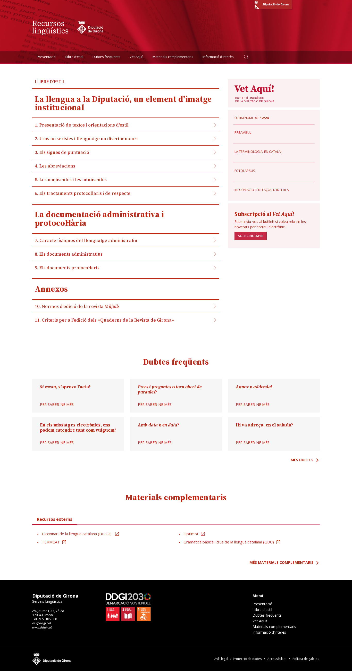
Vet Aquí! (136, 57)
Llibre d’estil (74, 57)
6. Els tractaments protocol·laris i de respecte (82, 193)
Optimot (190, 533)
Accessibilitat (277, 659)
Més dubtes (302, 459)
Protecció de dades (247, 659)
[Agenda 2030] (128, 607)
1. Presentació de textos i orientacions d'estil (82, 125)
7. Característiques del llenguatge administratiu (86, 240)
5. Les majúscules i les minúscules (71, 180)
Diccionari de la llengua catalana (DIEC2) (77, 533)
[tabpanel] (176, 538)
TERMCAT (51, 541)
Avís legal (221, 659)
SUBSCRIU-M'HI (250, 235)
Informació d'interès (269, 632)
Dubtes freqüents (106, 57)
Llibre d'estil (262, 610)
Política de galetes (305, 659)
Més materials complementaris (281, 562)
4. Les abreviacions (55, 166)
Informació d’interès (218, 57)
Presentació (46, 57)
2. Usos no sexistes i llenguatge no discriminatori (86, 139)
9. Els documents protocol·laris (67, 268)
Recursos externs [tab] (54, 519)
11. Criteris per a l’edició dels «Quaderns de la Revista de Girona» (104, 320)
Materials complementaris (173, 57)
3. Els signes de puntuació (62, 152)
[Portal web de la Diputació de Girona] (273, 5)
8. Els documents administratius (69, 254)
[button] (246, 57)
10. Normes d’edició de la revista (77, 306)
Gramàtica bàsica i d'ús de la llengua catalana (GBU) (228, 541)
